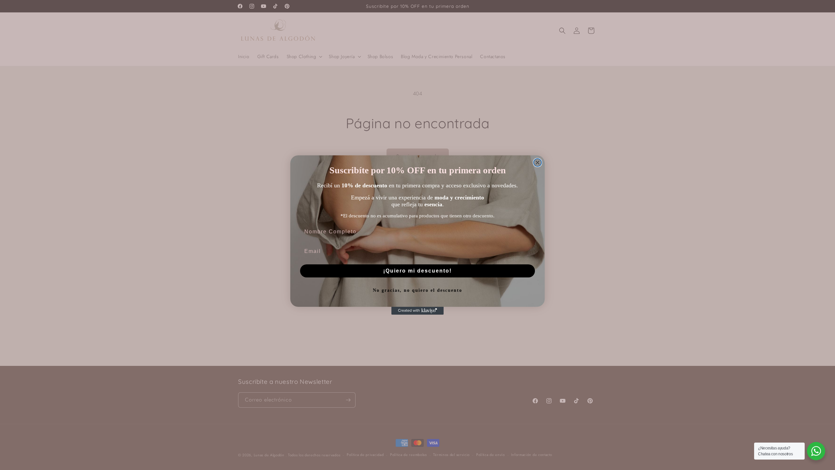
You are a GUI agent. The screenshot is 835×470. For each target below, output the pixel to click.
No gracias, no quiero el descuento (417, 290)
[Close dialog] (537, 162)
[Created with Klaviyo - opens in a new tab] (417, 311)
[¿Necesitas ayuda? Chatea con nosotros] (816, 451)
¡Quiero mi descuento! (417, 271)
